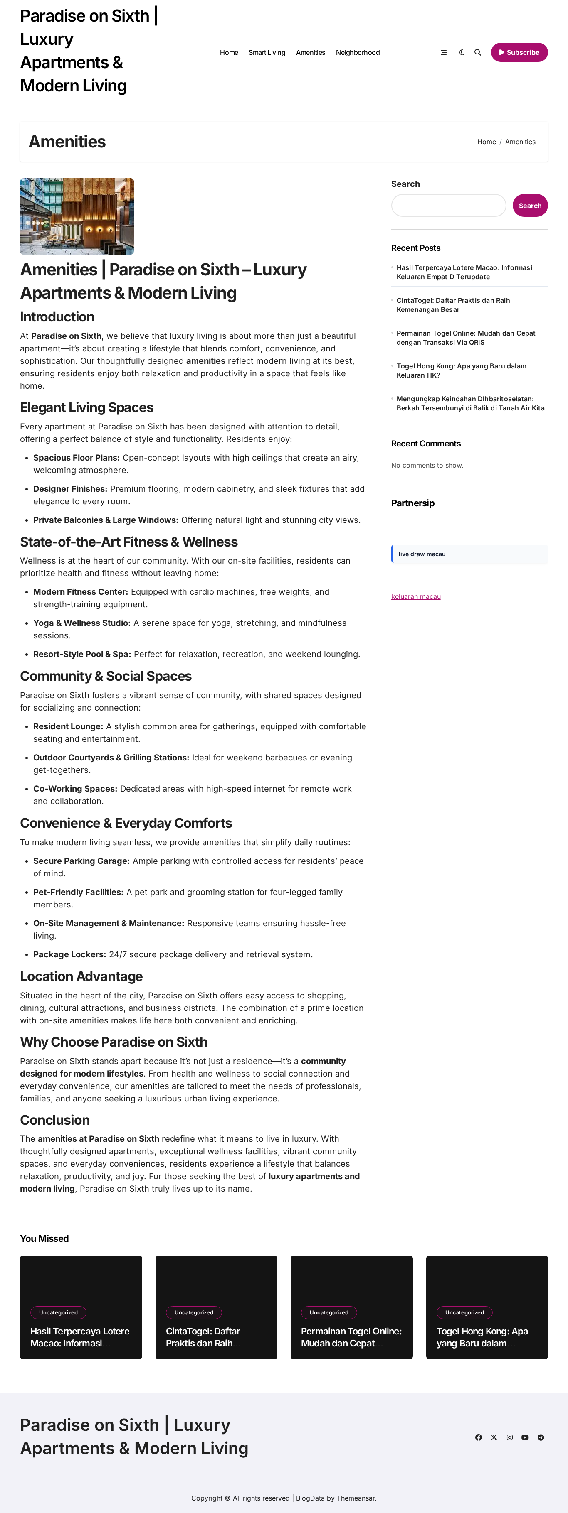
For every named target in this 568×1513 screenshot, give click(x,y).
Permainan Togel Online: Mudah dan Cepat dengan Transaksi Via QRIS (466, 337)
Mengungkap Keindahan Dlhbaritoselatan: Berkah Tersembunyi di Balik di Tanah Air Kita (471, 403)
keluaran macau (416, 596)
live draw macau (422, 553)
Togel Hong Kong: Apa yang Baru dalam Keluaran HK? (461, 370)
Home (229, 52)
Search (405, 184)
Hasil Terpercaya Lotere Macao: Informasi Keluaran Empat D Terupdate (464, 272)
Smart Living (267, 52)
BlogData (310, 1498)
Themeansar (356, 1498)
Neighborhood (358, 52)
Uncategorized (58, 1312)
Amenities (311, 52)
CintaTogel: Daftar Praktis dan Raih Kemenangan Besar (453, 305)
